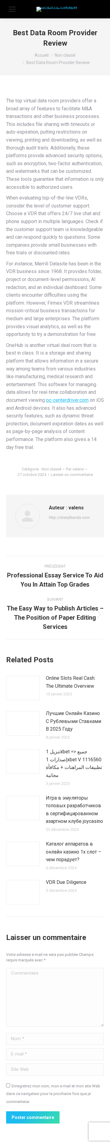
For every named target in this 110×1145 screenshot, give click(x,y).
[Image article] (23, 688)
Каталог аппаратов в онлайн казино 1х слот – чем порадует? (73, 851)
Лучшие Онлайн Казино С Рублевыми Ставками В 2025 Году (73, 721)
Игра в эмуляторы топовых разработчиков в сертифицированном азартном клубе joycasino (74, 809)
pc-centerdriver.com (67, 400)
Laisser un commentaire (72, 474)
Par (75, 469)
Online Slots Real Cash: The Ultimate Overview (70, 682)
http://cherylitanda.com (69, 517)
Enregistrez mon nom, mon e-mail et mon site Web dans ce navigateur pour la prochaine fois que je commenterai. (53, 1094)
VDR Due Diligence (66, 882)
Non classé (51, 469)
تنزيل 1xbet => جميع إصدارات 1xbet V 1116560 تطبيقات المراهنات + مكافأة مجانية (74, 763)
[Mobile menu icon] (12, 9)
